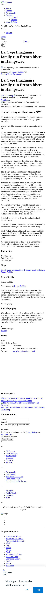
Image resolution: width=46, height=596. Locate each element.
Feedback (9, 495)
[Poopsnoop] (6, 2)
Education (10, 565)
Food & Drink (6, 74)
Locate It (9, 460)
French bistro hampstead (10, 270)
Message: (4, 430)
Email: (3, 422)
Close (4, 439)
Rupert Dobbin (18, 72)
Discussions (10, 474)
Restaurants (17, 74)
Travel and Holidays (14, 554)
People (8, 563)
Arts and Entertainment (15, 541)
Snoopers (9, 458)
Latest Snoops (11, 453)
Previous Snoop (7, 95)
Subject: (4, 424)
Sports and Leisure (13, 559)
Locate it (14, 17)
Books (8, 552)
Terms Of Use (6, 434)
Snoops (9, 11)
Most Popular (11, 456)
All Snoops (10, 451)
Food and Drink (12, 557)
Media (8, 550)
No (27, 590)
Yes (38, 590)
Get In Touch (11, 493)
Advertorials (10, 13)
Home (8, 8)
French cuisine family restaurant (32, 270)
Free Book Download (14, 476)
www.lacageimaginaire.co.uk (24, 351)
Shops (8, 548)
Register (9, 33)
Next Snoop (5, 100)
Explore (9, 15)
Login (3, 37)
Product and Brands (13, 536)
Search (26, 41)
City (7, 545)
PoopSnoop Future (13, 479)
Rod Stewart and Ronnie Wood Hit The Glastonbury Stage (22, 399)
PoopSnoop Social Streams (16, 481)
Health (8, 561)
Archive (14, 20)
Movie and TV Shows (14, 539)
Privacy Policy (31, 432)
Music (8, 543)
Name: (3, 419)
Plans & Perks (11, 22)
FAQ (8, 497)
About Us (9, 491)
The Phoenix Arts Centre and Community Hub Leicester (23, 408)
